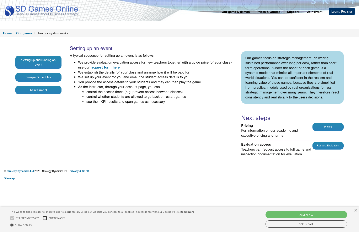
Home (7, 33)
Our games (24, 33)
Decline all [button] (306, 224)
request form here (105, 67)
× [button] (355, 210)
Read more (187, 212)
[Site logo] (41, 10)
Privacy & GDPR (79, 171)
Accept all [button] (306, 214)
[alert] (179, 219)
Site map (9, 178)
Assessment (38, 90)
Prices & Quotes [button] (268, 12)
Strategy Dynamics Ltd (20, 171)
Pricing (328, 126)
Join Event (314, 12)
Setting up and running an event (38, 62)
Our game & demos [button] (236, 12)
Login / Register (341, 11)
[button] (27, 218)
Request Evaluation (328, 145)
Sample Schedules (38, 77)
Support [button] (293, 12)
